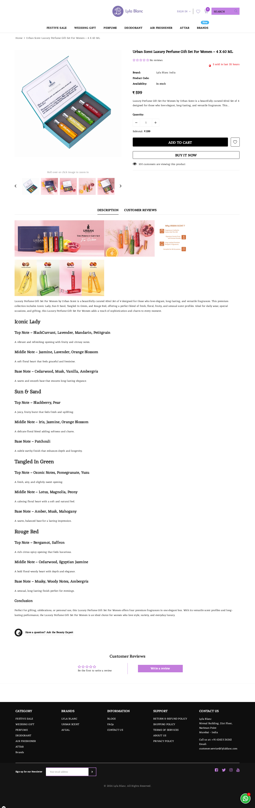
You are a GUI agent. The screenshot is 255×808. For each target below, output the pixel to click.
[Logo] (127, 11)
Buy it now (186, 155)
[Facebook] (216, 770)
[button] (141, 60)
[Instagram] (231, 770)
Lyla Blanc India (165, 72)
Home (18, 38)
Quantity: (138, 115)
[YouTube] (238, 770)
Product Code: (141, 78)
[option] (68, 103)
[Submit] (92, 772)
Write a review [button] (160, 668)
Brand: (137, 73)
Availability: (140, 84)
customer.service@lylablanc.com (218, 748)
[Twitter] (224, 770)
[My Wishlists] (197, 11)
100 (141, 164)
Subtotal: (138, 132)
